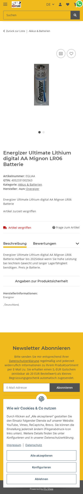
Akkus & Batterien (30, 184)
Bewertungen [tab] (44, 243)
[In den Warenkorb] (6, 43)
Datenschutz (33, 445)
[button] (60, 4)
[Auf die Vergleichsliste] (60, 53)
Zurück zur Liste (15, 31)
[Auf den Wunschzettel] (71, 53)
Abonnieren (65, 387)
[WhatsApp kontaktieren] (79, 3)
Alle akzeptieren (41, 455)
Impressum (14, 445)
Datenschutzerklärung (24, 361)
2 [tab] (43, 132)
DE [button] (48, 4)
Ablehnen (41, 479)
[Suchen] (75, 15)
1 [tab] (39, 132)
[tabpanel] (41, 85)
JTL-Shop (48, 489)
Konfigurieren (41, 467)
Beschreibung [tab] (15, 243)
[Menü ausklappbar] (5, 2)
